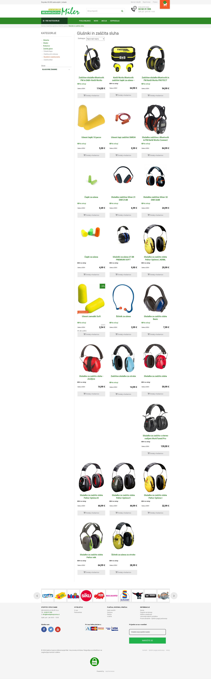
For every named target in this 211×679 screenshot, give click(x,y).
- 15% (102, 286)
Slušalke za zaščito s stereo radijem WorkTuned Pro (155, 437)
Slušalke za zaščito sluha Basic (155, 317)
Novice (142, 610)
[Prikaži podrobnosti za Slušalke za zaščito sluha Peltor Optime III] (91, 477)
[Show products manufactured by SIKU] (86, 596)
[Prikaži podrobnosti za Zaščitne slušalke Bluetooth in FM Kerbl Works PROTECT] (155, 59)
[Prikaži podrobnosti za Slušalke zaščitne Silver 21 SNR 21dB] (123, 174)
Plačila (109, 614)
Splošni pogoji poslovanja (157, 650)
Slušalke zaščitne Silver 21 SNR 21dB (123, 198)
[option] (47, 596)
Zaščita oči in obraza (51, 54)
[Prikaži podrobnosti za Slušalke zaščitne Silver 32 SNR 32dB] (155, 176)
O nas (76, 610)
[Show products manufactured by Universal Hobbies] (150, 596)
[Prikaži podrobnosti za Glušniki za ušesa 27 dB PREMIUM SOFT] (123, 234)
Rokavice (46, 46)
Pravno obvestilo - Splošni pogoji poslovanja (153, 618)
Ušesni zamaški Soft (91, 316)
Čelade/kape (48, 51)
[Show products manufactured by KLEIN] (73, 596)
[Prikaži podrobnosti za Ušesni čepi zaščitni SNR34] (123, 118)
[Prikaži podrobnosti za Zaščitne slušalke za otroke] (123, 358)
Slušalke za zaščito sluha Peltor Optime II (123, 496)
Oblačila (46, 40)
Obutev (45, 43)
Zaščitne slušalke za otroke (123, 376)
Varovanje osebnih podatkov (149, 616)
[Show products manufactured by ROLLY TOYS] (60, 596)
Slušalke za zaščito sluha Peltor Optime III (91, 496)
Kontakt (144, 650)
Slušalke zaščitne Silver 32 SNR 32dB (155, 198)
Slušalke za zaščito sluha (155, 376)
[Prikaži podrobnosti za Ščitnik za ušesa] (123, 298)
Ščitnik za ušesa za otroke (123, 554)
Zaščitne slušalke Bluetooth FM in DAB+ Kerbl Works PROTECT (91, 80)
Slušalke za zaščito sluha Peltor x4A (91, 556)
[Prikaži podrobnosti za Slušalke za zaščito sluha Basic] (155, 298)
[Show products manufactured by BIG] (138, 596)
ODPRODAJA (82, 312)
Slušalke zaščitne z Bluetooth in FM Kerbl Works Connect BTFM (155, 140)
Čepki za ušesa (91, 197)
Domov (43, 26)
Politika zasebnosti (146, 614)
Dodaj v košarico (92, 96)
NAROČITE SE (147, 641)
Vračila (109, 616)
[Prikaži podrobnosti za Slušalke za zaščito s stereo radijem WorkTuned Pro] (155, 418)
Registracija (146, 2)
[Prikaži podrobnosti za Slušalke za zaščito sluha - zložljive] (91, 358)
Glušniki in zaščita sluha (52, 57)
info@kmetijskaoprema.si (51, 614)
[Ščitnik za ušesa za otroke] (123, 536)
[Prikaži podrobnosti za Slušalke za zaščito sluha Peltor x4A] (91, 537)
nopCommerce (109, 671)
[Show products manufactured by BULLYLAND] (112, 596)
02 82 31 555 (48, 612)
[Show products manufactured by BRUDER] (48, 596)
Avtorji (168, 650)
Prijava (155, 2)
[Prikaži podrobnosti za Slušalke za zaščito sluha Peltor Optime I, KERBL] (155, 239)
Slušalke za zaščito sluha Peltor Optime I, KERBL (155, 258)
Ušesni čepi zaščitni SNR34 (123, 137)
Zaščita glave (63, 26)
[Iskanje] (122, 11)
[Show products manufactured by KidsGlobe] (163, 596)
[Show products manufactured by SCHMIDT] (125, 596)
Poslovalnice (78, 612)
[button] (37, 595)
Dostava (109, 612)
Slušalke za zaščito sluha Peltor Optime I (155, 496)
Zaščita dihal (48, 60)
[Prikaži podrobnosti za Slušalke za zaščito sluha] (155, 357)
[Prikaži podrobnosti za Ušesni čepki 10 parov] (91, 117)
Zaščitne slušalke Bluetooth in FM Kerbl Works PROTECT (155, 78)
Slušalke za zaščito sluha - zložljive (91, 377)
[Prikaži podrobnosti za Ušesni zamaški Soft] (91, 298)
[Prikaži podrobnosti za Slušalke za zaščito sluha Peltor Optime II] (123, 477)
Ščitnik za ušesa (123, 316)
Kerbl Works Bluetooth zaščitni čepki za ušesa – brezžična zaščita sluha (123, 80)
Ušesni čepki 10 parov (91, 137)
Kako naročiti (111, 610)
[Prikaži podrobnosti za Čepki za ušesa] (91, 178)
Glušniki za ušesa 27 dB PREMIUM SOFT (123, 258)
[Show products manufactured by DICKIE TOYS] (99, 596)
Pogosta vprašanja (146, 612)
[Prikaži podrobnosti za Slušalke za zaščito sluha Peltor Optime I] (155, 477)
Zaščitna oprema (52, 26)
